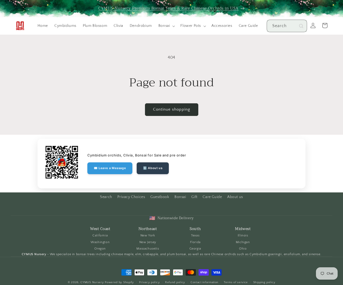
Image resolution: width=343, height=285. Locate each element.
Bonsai (180, 197)
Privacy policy (149, 282)
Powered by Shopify (119, 282)
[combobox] (287, 26)
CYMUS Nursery (92, 282)
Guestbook (159, 197)
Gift (194, 197)
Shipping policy (264, 282)
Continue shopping (171, 109)
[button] (166, 25)
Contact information (204, 282)
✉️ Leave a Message (110, 168)
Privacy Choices (131, 197)
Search (106, 197)
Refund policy (175, 282)
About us (235, 197)
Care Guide (212, 197)
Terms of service (236, 282)
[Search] (301, 26)
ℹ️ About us (152, 168)
